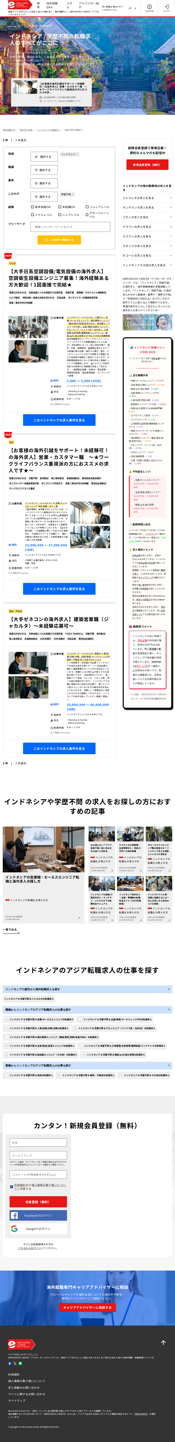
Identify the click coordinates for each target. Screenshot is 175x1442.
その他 (12, 263)
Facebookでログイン (38, 1215)
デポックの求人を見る (137, 246)
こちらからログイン (29, 1248)
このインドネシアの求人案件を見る (59, 420)
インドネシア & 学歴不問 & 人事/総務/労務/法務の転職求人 (39, 1028)
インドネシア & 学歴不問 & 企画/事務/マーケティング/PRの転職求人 (117, 1019)
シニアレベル (71, 215)
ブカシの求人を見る (136, 217)
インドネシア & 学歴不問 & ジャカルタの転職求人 (29, 998)
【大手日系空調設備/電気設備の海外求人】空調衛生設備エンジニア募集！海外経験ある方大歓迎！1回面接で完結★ (59, 278)
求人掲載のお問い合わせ (24, 1387)
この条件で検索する (61, 239)
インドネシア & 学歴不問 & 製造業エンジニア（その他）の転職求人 (43, 1054)
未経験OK (68, 207)
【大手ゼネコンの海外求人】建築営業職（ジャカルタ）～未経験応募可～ (59, 622)
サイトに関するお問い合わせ (26, 1394)
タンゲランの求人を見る (138, 207)
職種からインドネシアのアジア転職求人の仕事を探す (38, 1009)
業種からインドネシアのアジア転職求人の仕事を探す (38, 1065)
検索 (38, 5)
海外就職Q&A (52, 5)
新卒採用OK (43, 207)
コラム (69, 5)
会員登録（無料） (38, 1202)
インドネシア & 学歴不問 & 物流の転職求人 (31, 1075)
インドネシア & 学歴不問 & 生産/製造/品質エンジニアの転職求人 (42, 1045)
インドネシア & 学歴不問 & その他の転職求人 (147, 1075)
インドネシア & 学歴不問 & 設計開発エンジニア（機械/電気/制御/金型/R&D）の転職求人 (54, 1037)
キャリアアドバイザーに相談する (87, 1307)
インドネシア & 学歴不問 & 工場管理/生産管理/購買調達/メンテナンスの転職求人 (124, 1045)
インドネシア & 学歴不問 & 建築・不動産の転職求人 (88, 1075)
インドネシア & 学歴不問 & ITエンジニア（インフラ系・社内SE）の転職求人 (116, 1028)
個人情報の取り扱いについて (40, 1187)
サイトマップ (16, 1400)
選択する (45, 157)
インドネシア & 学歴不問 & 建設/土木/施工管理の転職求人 (116, 1054)
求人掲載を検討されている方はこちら (112, 8)
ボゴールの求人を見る (137, 255)
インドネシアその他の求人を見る (144, 265)
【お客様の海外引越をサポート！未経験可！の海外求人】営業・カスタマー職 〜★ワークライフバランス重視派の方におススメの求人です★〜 (59, 460)
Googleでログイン (38, 1229)
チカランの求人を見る (137, 227)
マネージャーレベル (99, 215)
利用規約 (20, 1185)
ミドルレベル (43, 215)
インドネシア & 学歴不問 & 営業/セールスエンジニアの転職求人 (42, 1019)
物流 (11, 442)
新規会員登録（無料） (147, 165)
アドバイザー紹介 (89, 5)
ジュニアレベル (100, 207)
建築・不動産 (15, 611)
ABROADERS (141, 1413)
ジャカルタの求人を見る (138, 198)
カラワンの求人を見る (137, 236)
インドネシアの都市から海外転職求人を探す (32, 989)
